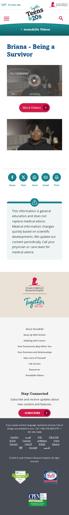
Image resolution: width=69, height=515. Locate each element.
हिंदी (20, 447)
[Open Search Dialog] (61, 18)
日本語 (42, 444)
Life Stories (34, 363)
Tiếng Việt (54, 437)
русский (33, 447)
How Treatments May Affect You (35, 346)
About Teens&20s (35, 329)
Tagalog (55, 444)
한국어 (12, 440)
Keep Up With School (34, 334)
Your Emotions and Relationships (34, 352)
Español (14, 437)
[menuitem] (34, 412)
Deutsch (14, 444)
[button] (34, 80)
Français (27, 440)
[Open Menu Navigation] (7, 18)
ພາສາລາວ (42, 440)
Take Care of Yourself (34, 357)
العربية (28, 437)
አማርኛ (57, 440)
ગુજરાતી (28, 444)
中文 (40, 437)
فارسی (47, 447)
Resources (34, 369)
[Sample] (34, 12)
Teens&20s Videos (34, 375)
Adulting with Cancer (35, 340)
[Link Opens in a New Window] (21, 478)
